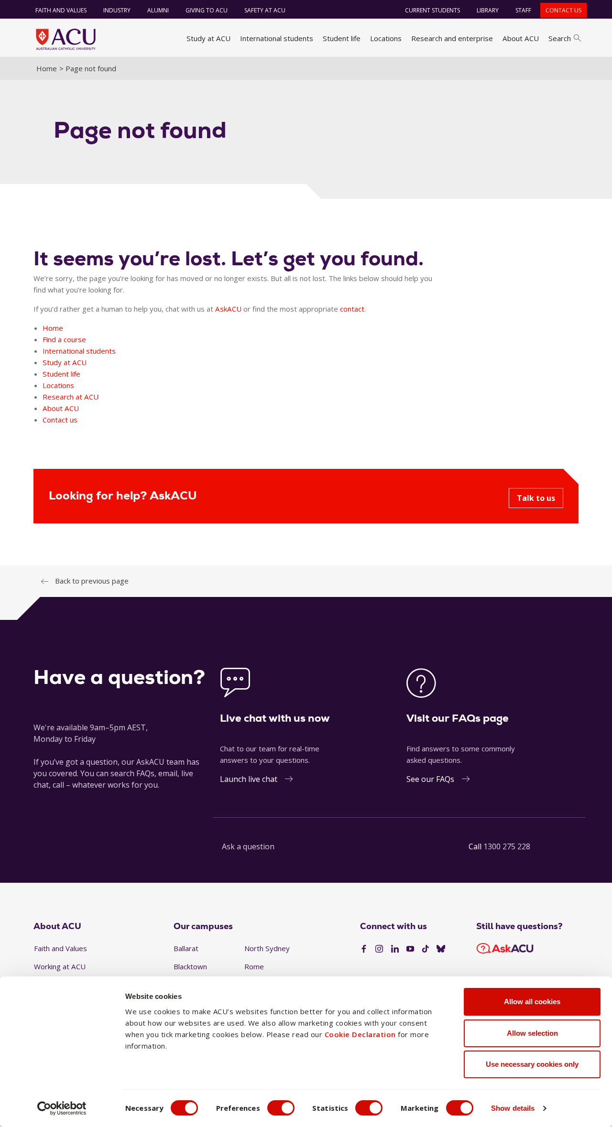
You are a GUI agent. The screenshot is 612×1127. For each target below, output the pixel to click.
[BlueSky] (441, 949)
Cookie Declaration (360, 1034)
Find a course (64, 339)
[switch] (281, 1108)
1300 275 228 (506, 846)
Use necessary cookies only (532, 1064)
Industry (117, 10)
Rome (254, 966)
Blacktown (190, 966)
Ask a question (248, 846)
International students (276, 38)
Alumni (158, 10)
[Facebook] (364, 949)
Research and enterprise (452, 38)
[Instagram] (379, 949)
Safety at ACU (264, 10)
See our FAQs (430, 779)
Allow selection (532, 1033)
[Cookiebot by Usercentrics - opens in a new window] (62, 1108)
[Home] (65, 39)
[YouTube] (410, 949)
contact (352, 309)
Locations (386, 38)
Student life (342, 38)
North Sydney (267, 948)
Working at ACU (60, 966)
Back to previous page (92, 580)
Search (559, 38)
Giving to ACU (207, 10)
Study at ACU (208, 38)
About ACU (521, 38)
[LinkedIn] (395, 949)
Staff (523, 10)
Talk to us (536, 498)
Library (488, 10)
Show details (513, 1108)
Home (46, 68)
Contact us (563, 10)
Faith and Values (61, 10)
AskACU (228, 309)
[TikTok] (425, 949)
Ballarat (186, 948)
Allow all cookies (532, 1001)
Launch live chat (248, 779)
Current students (432, 10)
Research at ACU (70, 396)
